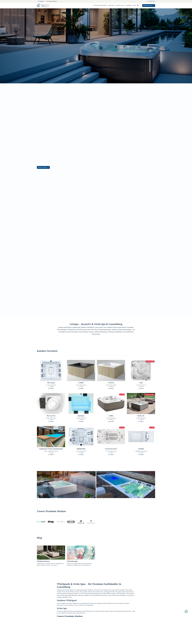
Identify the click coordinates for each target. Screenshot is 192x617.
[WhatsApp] (187, 612)
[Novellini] (81, 522)
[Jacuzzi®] (71, 522)
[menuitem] (138, 5)
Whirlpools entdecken (57, 167)
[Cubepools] (41, 522)
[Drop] (51, 522)
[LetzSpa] (43, 5)
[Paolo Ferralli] (91, 522)
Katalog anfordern (148, 5)
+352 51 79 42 (151, 1)
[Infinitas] (61, 522)
